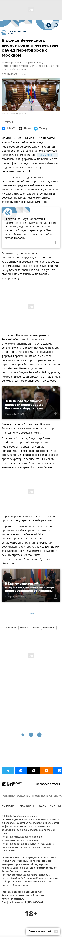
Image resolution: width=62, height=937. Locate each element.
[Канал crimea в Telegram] (8, 770)
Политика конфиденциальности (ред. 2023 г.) (28, 844)
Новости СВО (48, 627)
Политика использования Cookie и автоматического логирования (22, 838)
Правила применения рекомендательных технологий (26, 849)
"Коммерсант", (47, 155)
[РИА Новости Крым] (13, 32)
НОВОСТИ (8, 806)
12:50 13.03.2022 (9, 74)
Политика (11, 627)
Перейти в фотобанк (18, 113)
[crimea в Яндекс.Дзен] (33, 770)
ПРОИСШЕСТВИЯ (42, 796)
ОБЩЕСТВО (23, 796)
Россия (35, 627)
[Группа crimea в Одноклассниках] (46, 770)
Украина (24, 627)
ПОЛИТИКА (8, 796)
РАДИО (42, 806)
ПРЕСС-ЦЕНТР (26, 806)
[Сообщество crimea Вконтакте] (21, 770)
